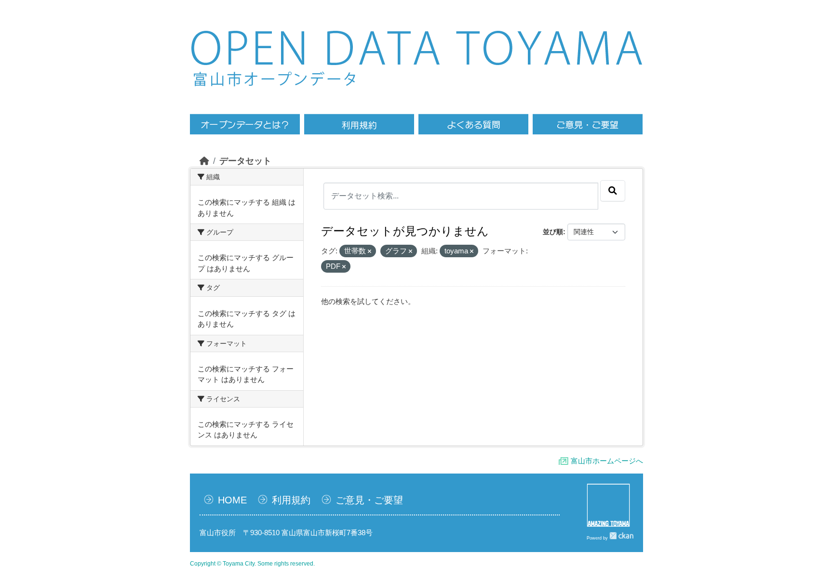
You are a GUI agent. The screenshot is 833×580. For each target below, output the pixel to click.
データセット (245, 161)
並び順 (553, 232)
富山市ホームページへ (607, 461)
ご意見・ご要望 (369, 500)
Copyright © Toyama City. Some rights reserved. (252, 563)
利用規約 (291, 500)
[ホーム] (204, 161)
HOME (232, 500)
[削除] (369, 251)
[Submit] (612, 190)
